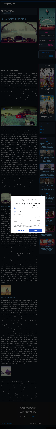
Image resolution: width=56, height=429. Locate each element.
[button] (28, 214)
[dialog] (28, 214)
